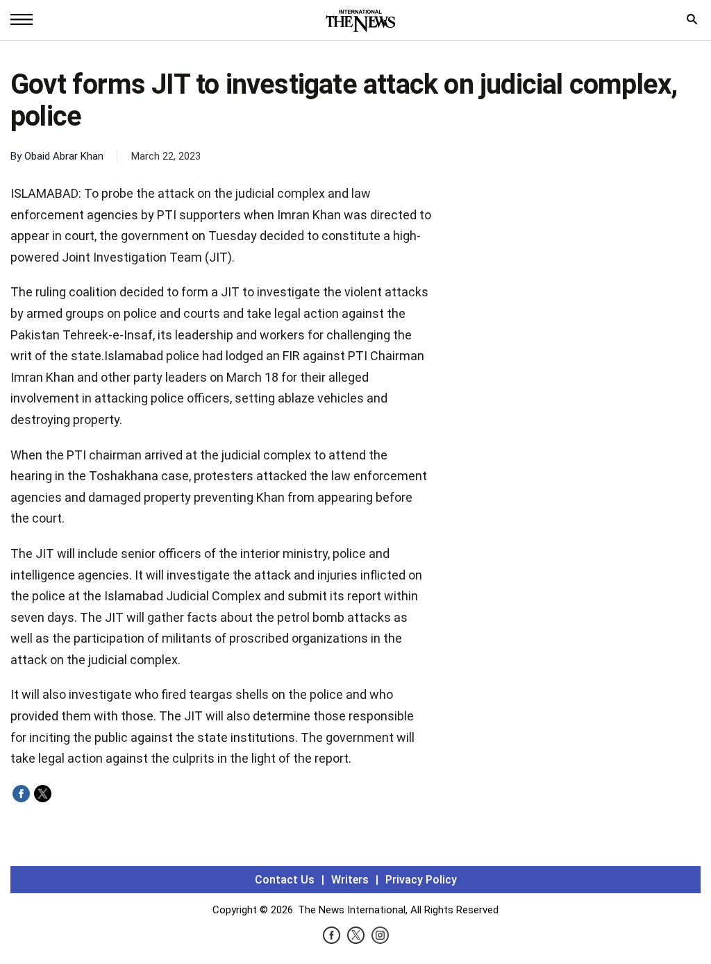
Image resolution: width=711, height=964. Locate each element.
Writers (350, 879)
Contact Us (285, 879)
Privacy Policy (421, 879)
